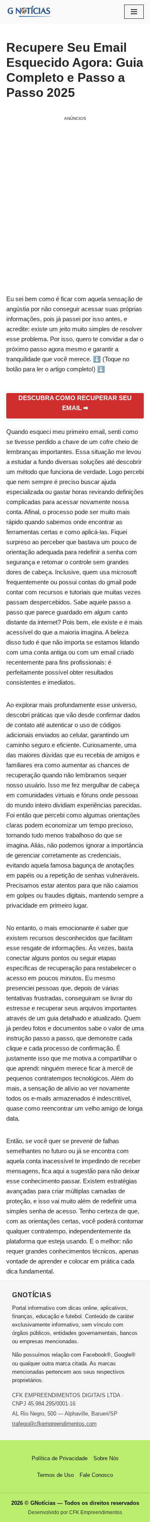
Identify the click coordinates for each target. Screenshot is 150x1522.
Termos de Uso (55, 1475)
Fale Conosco (96, 1475)
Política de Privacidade (60, 1458)
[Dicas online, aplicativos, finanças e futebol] (29, 12)
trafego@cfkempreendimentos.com (54, 1424)
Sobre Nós (106, 1458)
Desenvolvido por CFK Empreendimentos (75, 1512)
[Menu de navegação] (134, 12)
